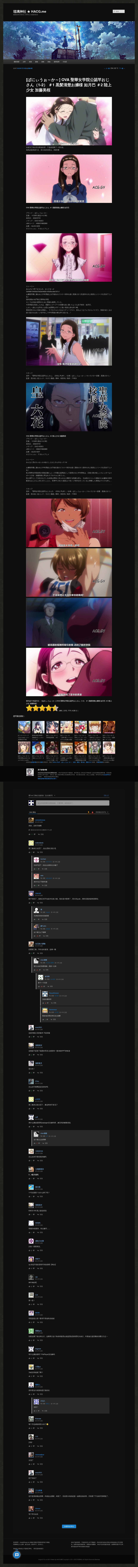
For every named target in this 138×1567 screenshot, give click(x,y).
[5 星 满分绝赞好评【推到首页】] (55, 708)
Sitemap (97, 1559)
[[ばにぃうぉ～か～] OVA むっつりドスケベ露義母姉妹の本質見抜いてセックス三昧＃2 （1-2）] (80, 753)
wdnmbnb (49, 861)
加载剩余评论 (69, 1526)
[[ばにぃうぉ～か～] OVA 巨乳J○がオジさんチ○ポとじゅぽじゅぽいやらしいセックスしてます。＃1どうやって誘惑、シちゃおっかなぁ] (24, 753)
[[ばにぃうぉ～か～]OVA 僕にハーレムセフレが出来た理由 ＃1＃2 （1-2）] (66, 733)
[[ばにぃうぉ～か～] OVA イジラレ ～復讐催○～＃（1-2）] (109, 733)
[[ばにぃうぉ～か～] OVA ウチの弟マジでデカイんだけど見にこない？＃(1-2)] (94, 753)
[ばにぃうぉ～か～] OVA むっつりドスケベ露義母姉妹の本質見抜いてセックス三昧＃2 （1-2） (80, 760)
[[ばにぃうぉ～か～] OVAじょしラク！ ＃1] (38, 753)
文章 (24, 62)
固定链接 (100, 762)
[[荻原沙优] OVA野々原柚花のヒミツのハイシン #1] (38, 733)
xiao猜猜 (52, 979)
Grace (37, 1508)
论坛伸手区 (106, 775)
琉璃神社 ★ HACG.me (29, 11)
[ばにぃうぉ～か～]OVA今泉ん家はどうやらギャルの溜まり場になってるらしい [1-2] (109, 760)
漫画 (36, 62)
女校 (74, 762)
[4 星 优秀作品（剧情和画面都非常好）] (48, 708)
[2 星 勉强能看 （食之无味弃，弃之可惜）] (36, 708)
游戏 (42, 62)
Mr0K (37, 1312)
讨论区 (65, 62)
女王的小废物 (50, 962)
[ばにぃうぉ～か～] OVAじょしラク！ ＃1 (38, 758)
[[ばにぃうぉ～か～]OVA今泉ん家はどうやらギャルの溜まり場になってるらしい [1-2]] (109, 753)
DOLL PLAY (56, 762)
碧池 (78, 762)
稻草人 (37, 1384)
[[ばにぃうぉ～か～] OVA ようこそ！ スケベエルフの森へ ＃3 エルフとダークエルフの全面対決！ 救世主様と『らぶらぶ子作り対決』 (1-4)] (80, 733)
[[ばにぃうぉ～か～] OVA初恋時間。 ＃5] (52, 733)
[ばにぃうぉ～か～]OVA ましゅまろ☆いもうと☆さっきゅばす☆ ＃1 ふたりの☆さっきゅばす (95, 739)
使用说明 (56, 62)
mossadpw (39, 1454)
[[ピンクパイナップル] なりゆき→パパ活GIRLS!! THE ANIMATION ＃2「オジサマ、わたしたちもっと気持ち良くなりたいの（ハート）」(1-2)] (24, 733)
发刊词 (56, 996)
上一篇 (107, 68)
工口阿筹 (38, 1490)
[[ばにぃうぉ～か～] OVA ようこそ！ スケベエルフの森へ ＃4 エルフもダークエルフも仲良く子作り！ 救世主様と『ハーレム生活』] (52, 753)
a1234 (37, 1099)
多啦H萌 (30, 68)
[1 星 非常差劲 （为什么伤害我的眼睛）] (29, 708)
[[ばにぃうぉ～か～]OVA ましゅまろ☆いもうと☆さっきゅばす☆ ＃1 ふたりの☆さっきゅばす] (94, 733)
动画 (30, 62)
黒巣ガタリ (89, 762)
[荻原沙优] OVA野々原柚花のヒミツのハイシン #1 (38, 737)
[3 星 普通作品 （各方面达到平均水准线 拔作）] (42, 708)
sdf (47, 1136)
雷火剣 (83, 762)
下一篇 (122, 68)
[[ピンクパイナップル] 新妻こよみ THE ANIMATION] (66, 753)
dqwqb (38, 893)
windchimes (40, 820)
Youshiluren (54, 993)
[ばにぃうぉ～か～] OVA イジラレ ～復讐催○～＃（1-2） (109, 737)
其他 (49, 62)
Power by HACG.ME (57, 1559)
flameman (53, 1009)
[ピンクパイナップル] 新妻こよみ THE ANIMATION (66, 758)
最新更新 (16, 62)
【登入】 (106, 795)
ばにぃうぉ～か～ (66, 762)
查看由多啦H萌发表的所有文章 (47, 779)
